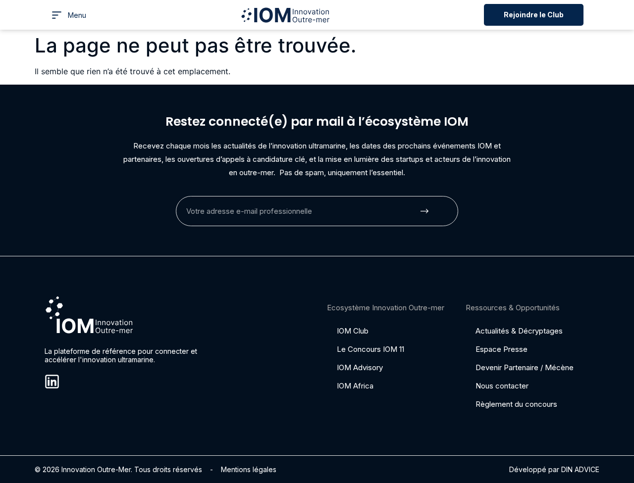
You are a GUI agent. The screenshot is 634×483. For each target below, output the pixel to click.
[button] (68, 15)
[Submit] (424, 211)
